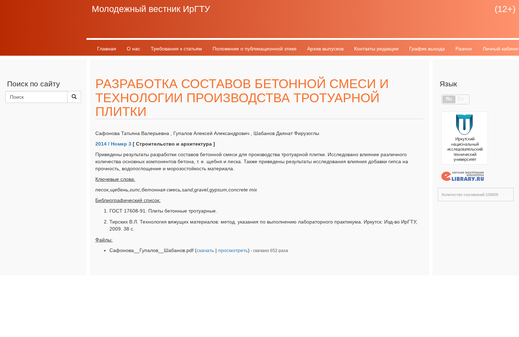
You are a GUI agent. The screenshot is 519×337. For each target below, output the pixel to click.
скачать (205, 250)
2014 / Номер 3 (113, 144)
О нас (133, 48)
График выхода (427, 48)
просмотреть (233, 250)
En (461, 99)
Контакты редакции (376, 48)
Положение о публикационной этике (255, 48)
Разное (463, 48)
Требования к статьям (176, 48)
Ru (449, 99)
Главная (106, 48)
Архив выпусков (325, 48)
